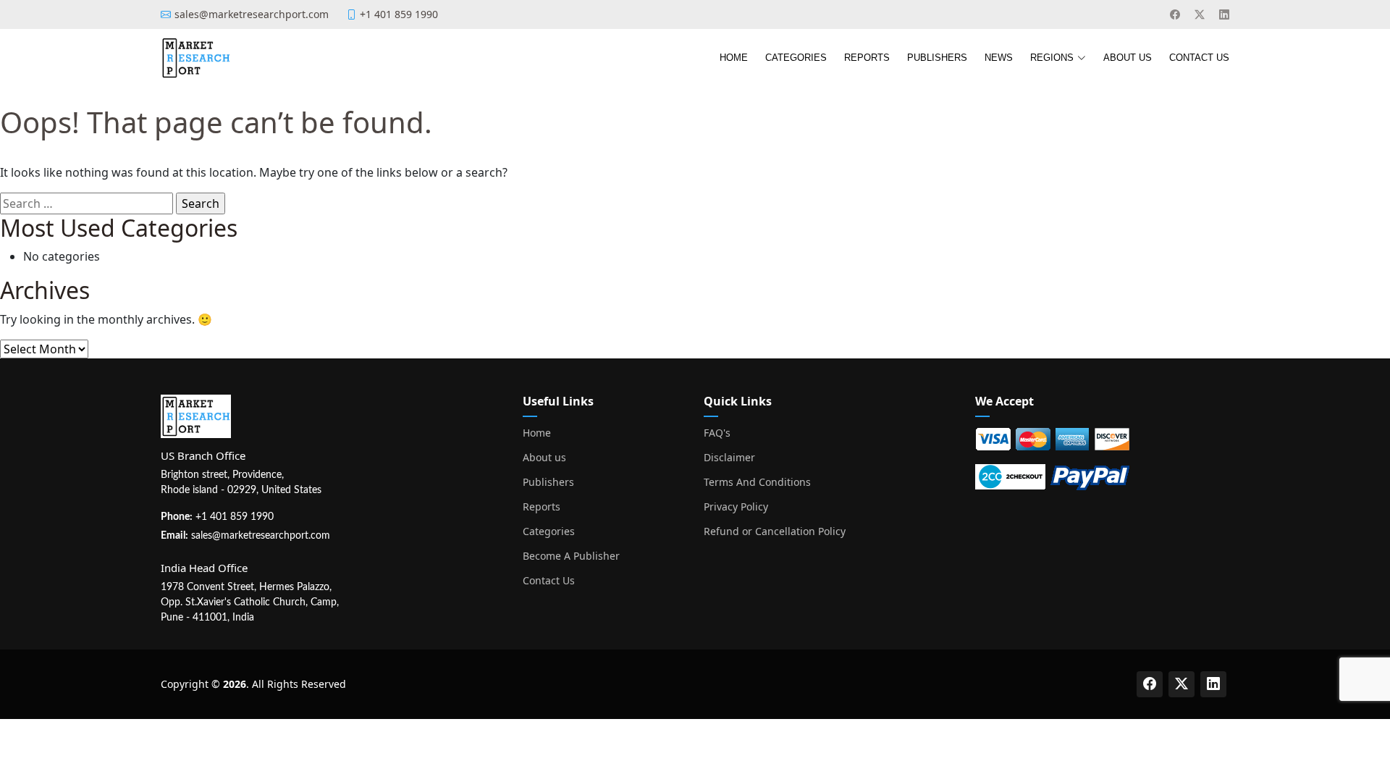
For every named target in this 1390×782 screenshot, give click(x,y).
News (999, 57)
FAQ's (717, 433)
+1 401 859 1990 (234, 517)
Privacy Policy (736, 507)
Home (734, 57)
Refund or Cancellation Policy (775, 531)
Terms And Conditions (757, 482)
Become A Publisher (571, 556)
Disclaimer (729, 458)
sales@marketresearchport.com (260, 536)
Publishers (937, 57)
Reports (867, 57)
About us (544, 458)
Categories (796, 57)
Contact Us (1199, 57)
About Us (1127, 57)
